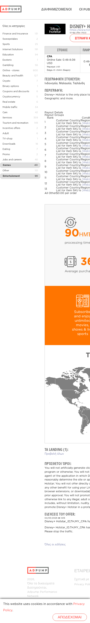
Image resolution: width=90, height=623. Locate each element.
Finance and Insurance (15, 34)
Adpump (33, 592)
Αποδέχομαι (70, 617)
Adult (6, 133)
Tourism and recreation (15, 123)
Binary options (11, 86)
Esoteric (7, 60)
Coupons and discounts (16, 91)
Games (7, 165)
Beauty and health (13, 76)
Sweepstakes (10, 39)
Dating (6, 149)
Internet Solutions (13, 49)
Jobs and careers (12, 160)
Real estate (9, 102)
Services (7, 118)
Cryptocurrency (11, 97)
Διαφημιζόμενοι (56, 9)
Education (8, 55)
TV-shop (7, 139)
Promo (6, 154)
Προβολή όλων (54, 454)
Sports (6, 44)
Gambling (8, 65)
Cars (5, 112)
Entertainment (11, 176)
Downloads (9, 144)
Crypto (6, 81)
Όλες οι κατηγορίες (14, 26)
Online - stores (11, 70)
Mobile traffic (10, 107)
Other (6, 171)
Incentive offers (11, 128)
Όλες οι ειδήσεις (55, 544)
